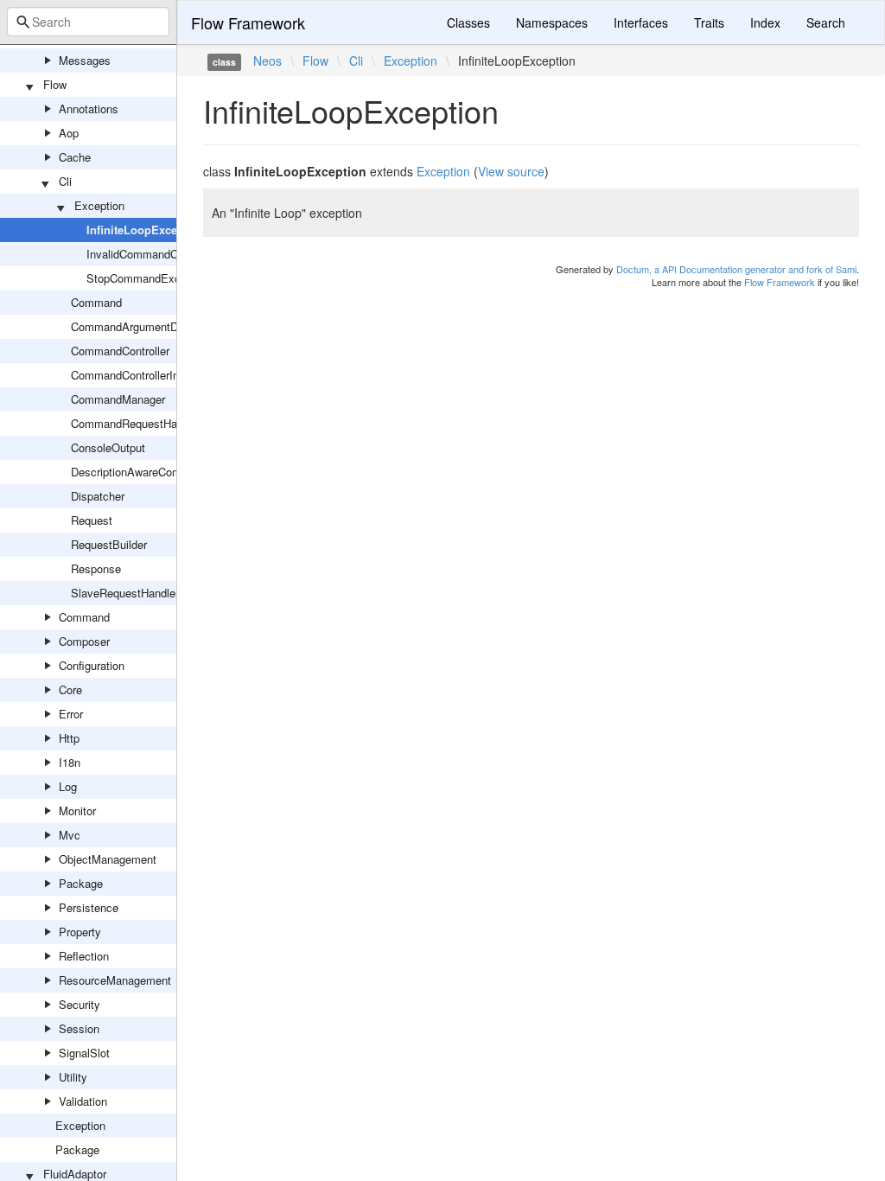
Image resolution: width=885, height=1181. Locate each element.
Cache (75, 157)
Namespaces (552, 22)
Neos (267, 60)
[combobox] (88, 21)
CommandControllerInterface (142, 375)
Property (80, 931)
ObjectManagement (107, 859)
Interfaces (641, 22)
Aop (69, 132)
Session (79, 1028)
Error (71, 713)
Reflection (84, 956)
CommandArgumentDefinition (144, 326)
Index (765, 22)
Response (96, 568)
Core (70, 689)
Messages (85, 60)
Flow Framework (248, 22)
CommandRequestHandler (136, 423)
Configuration (91, 665)
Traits (709, 22)
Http (69, 738)
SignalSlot (84, 1052)
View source (511, 171)
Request (91, 520)
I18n (69, 762)
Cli (65, 181)
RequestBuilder (109, 544)
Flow (55, 84)
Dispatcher (97, 496)
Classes (468, 22)
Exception (99, 205)
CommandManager (118, 399)
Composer (84, 641)
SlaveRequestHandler (125, 592)
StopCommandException (148, 278)
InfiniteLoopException (145, 229)
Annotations (88, 108)
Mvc (69, 835)
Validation (83, 1101)
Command (96, 302)
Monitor (77, 810)
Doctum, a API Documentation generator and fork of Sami (736, 269)
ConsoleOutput (108, 447)
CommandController (120, 350)
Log (68, 786)
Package (81, 883)
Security (79, 1004)
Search (825, 22)
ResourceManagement (115, 980)
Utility (73, 1077)
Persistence (88, 907)
